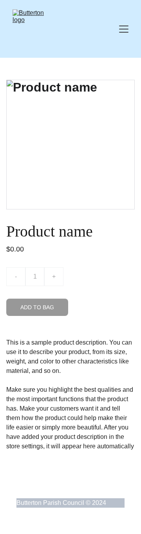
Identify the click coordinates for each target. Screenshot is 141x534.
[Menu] (123, 29)
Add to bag (37, 307)
